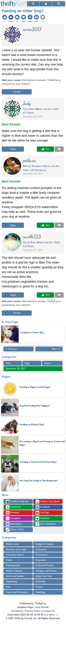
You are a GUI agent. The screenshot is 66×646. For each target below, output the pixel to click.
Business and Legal (16, 549)
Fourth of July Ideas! (18, 501)
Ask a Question (47, 524)
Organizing (11, 581)
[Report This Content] (59, 149)
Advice (47, 363)
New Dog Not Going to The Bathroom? (39, 480)
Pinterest (14, 512)
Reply (13, 149)
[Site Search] (58, 3)
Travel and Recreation (17, 592)
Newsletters (16, 524)
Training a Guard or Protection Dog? (38, 462)
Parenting (40, 581)
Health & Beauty (14, 571)
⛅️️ (57, 614)
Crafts (9, 560)
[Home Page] (13, 2)
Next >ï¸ (56, 349)
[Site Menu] (33, 3)
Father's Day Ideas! (48, 501)
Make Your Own (44, 576)
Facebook (44, 507)
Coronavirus (42, 554)
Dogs (27, 363)
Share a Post (17, 529)
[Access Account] (46, 3)
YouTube (44, 512)
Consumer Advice (15, 554)
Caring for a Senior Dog (31, 332)
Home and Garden (15, 576)
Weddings (41, 592)
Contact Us (48, 610)
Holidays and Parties (46, 571)
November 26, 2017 (16, 368)
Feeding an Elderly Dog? (32, 424)
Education (41, 560)
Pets (8, 363)
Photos (39, 587)
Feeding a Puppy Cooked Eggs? (35, 387)
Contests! (44, 518)
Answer (17, 91)
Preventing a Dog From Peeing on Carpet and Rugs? (42, 443)
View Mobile (42, 607)
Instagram (15, 518)
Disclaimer (17, 610)
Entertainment (13, 565)
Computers (41, 549)
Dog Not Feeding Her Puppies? (35, 405)
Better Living (12, 544)
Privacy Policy (32, 610)
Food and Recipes (45, 565)
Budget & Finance (45, 544)
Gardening (13, 507)
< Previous (11, 349)
